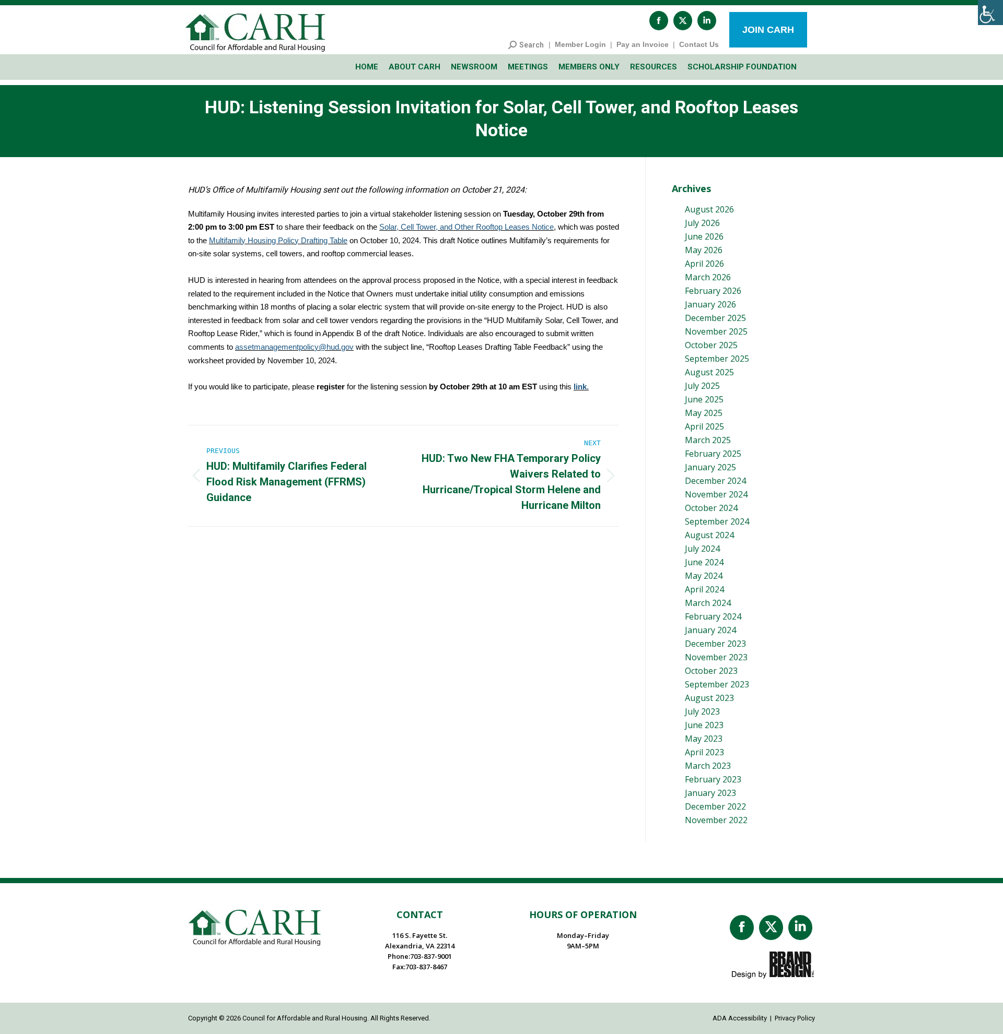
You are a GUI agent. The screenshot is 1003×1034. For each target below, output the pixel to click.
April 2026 (704, 263)
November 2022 (716, 820)
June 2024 (704, 562)
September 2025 (717, 358)
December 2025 (715, 318)
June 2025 (704, 399)
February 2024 (713, 616)
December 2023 (715, 643)
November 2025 (716, 331)
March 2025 (708, 440)
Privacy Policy (795, 1018)
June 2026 (704, 236)
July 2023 (702, 711)
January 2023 (710, 793)
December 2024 (715, 481)
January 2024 (710, 630)
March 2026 (708, 277)
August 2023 (709, 698)
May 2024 (703, 576)
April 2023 (704, 752)
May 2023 (703, 738)
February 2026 (713, 291)
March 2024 (708, 603)
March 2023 (708, 765)
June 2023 (704, 725)
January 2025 (710, 467)
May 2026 (703, 250)
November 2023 (716, 657)
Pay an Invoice (642, 44)
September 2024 (717, 521)
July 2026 (702, 223)
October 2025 (711, 345)
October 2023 (711, 670)
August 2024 (709, 535)
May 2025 (703, 413)
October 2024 (711, 508)
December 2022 (715, 806)
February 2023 (713, 779)
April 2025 (704, 426)
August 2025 (709, 372)
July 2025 (702, 386)
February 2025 (713, 453)
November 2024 (716, 494)
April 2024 (704, 589)
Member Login (580, 44)
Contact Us (699, 44)
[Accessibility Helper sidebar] (990, 12)
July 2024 (702, 548)
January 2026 (710, 304)
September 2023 (717, 684)
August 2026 (709, 209)
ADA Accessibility (740, 1018)
